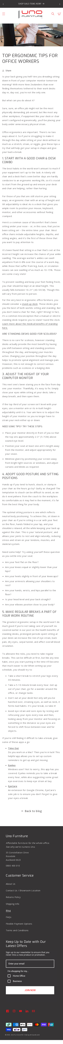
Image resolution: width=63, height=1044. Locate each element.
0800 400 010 (13, 865)
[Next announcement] (60, 3)
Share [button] (8, 70)
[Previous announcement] (3, 3)
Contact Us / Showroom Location (23, 890)
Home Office (19, 976)
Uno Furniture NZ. (17, 1035)
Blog (8, 910)
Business (17, 981)
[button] (3, 14)
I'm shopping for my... (18, 971)
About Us (10, 883)
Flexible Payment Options (19, 923)
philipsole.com (34, 1035)
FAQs (8, 917)
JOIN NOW (30, 990)
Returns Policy (13, 897)
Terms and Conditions (17, 930)
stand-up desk (30, 303)
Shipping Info (12, 903)
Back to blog (33, 811)
